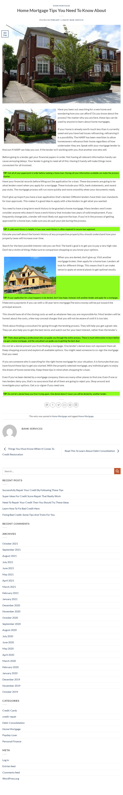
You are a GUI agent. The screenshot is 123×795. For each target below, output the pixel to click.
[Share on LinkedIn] (76, 405)
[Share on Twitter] (58, 405)
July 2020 (7, 636)
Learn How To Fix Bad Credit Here (21, 508)
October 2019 (10, 691)
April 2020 (8, 654)
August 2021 (9, 555)
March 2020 (9, 660)
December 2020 (11, 605)
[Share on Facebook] (52, 405)
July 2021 (7, 562)
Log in (5, 760)
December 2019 (11, 679)
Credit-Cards (9, 710)
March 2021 (9, 586)
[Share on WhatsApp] (47, 405)
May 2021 (8, 574)
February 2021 (10, 592)
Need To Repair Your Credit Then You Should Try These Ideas (35, 502)
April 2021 (8, 580)
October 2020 (10, 617)
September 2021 (11, 549)
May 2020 (8, 648)
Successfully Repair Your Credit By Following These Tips (32, 490)
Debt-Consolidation (13, 722)
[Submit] (117, 471)
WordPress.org (10, 778)
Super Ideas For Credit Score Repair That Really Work (31, 496)
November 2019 (11, 685)
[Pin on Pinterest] (70, 405)
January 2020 (9, 673)
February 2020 (10, 667)
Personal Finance (11, 741)
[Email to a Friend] (64, 405)
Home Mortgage (61, 6)
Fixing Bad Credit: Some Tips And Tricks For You (28, 514)
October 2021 (10, 543)
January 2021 (9, 599)
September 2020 (11, 623)
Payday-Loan (9, 735)
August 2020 (9, 629)
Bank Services (77, 20)
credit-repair (9, 716)
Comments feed (11, 772)
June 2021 (8, 568)
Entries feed (9, 766)
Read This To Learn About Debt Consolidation (90, 450)
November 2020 (11, 611)
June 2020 (8, 642)
